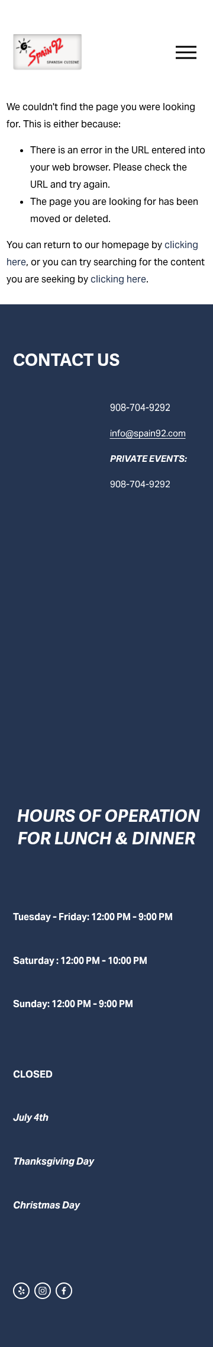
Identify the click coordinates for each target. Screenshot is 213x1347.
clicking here (118, 279)
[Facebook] (64, 1290)
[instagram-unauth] (42, 1290)
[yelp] (21, 1290)
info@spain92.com (148, 433)
